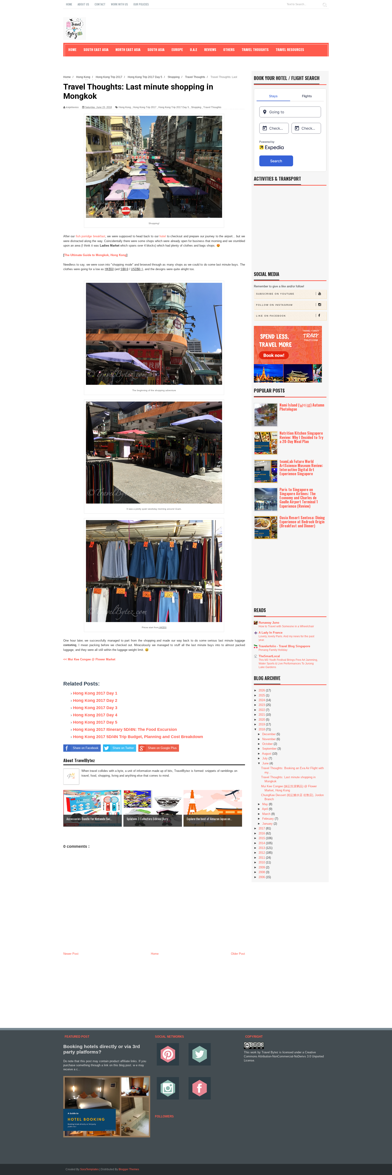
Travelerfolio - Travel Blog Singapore (284, 646)
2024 (262, 700)
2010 (262, 862)
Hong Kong (125, 107)
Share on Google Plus (162, 748)
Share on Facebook (85, 748)
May (265, 804)
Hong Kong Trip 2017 (144, 107)
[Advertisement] (154, 990)
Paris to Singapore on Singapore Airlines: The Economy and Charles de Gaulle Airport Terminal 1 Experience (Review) (298, 498)
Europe (177, 49)
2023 (262, 705)
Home (69, 4)
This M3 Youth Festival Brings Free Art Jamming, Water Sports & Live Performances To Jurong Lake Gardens (288, 663)
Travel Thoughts (212, 107)
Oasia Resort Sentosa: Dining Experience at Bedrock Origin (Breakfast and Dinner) (302, 521)
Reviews (210, 49)
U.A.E (193, 49)
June (266, 763)
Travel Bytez (270, 1052)
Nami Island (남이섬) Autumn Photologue (301, 407)
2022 (262, 710)
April (265, 809)
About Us (83, 4)
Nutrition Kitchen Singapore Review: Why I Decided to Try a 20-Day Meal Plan (301, 437)
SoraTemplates (89, 1169)
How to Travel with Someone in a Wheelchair (286, 626)
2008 (262, 872)
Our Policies (141, 4)
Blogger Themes (129, 1169)
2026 (262, 690)
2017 (262, 828)
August (267, 753)
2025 (262, 695)
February (268, 818)
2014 (262, 843)
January (268, 823)
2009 (262, 867)
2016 (262, 833)
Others (229, 49)
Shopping (196, 107)
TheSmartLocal (269, 656)
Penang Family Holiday (273, 650)
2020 (262, 719)
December (269, 734)
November (269, 739)
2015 (262, 838)
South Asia (155, 49)
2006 (262, 877)
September (269, 748)
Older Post (238, 953)
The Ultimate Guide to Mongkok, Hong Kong (95, 255)
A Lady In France (270, 632)
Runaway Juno (269, 622)
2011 (262, 857)
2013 (262, 848)
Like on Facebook (271, 316)
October (268, 744)
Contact (100, 4)
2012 (262, 852)
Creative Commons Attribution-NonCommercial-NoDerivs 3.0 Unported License (284, 1056)
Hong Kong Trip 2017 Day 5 (173, 107)
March (266, 814)
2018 (262, 729)
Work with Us (119, 4)
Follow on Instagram (274, 305)
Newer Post (70, 953)
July (265, 758)
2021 (262, 714)
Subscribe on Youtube (275, 294)
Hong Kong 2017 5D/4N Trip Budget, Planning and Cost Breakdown (138, 736)
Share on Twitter (123, 748)
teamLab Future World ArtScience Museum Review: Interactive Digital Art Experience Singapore (301, 468)
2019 (262, 724)
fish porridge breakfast (90, 236)
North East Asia (127, 49)
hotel (163, 236)
